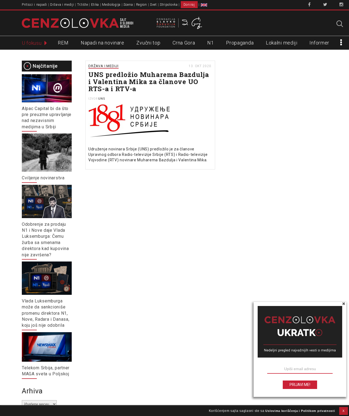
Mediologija (111, 5)
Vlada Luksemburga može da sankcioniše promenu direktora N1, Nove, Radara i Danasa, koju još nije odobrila (45, 313)
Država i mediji (62, 5)
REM (63, 43)
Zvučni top (148, 43)
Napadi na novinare (102, 43)
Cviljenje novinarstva (43, 177)
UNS (101, 98)
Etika (95, 5)
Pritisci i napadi (34, 5)
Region (141, 5)
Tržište (82, 5)
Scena (128, 5)
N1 (210, 43)
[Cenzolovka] (77, 22)
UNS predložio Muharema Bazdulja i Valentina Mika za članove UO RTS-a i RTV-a (148, 81)
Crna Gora (184, 43)
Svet (153, 5)
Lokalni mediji (281, 43)
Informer (319, 43)
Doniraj (189, 5)
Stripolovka (169, 5)
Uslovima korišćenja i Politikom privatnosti (300, 410)
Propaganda (240, 43)
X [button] (343, 410)
